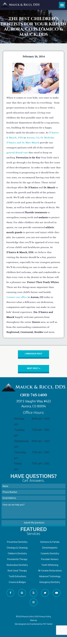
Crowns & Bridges (17, 582)
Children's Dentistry (17, 553)
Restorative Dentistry (17, 565)
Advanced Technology (49, 576)
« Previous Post (33, 353)
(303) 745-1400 (33, 395)
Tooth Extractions (17, 576)
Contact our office (16, 297)
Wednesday (21, 441)
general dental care (17, 152)
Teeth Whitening (49, 565)
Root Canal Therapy (17, 570)
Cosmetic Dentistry (50, 553)
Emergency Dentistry (50, 582)
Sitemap (33, 620)
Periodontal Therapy (17, 559)
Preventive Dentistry (17, 542)
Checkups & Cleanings (17, 547)
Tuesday (19, 429)
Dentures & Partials (49, 542)
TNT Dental (47, 624)
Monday (19, 418)
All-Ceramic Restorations (50, 570)
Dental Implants (49, 547)
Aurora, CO (32, 137)
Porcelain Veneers (49, 559)
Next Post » (33, 368)
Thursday (20, 452)
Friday (18, 463)
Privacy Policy (45, 616)
